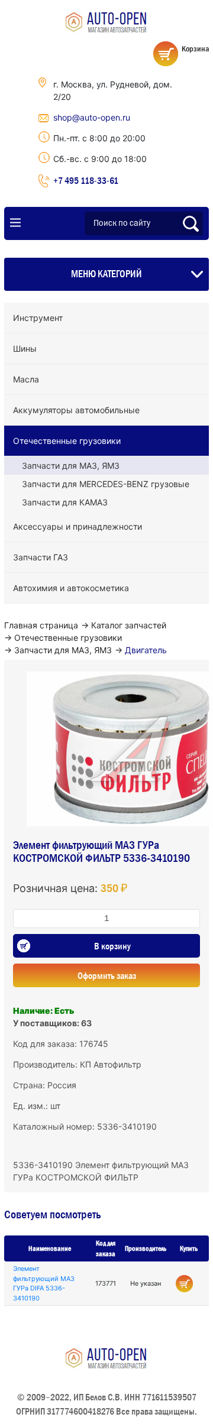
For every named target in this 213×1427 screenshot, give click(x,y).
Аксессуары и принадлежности (77, 526)
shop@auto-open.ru (91, 117)
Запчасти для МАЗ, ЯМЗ (71, 465)
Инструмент (38, 318)
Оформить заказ (107, 975)
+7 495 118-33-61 (85, 180)
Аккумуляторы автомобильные (76, 410)
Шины (25, 348)
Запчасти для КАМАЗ (65, 502)
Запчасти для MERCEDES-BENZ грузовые (105, 484)
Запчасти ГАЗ (40, 557)
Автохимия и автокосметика (71, 588)
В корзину (112, 945)
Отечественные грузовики (67, 441)
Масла (26, 379)
